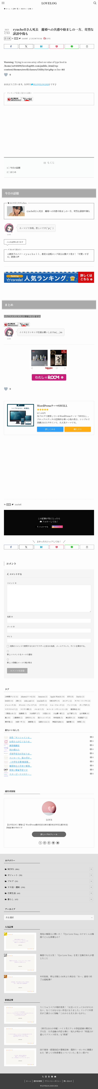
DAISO (9, 701)
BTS (70, 696)
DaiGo (80, 696)
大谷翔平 (35, 713)
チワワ (43, 705)
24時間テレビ (11, 696)
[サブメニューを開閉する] (91, 869)
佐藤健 (23, 713)
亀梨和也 (75, 709)
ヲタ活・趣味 (16, 887)
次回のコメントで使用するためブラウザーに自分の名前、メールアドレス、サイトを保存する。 (48, 646)
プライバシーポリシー (53, 1081)
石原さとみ (44, 722)
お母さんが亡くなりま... (20, 741)
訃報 (16, 38)
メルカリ (39, 709)
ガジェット (15, 875)
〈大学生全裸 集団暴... (19, 761)
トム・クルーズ (57, 705)
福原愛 (70, 722)
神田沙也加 (58, 722)
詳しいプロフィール (49, 834)
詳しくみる (50, 429)
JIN (18, 701)
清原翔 (32, 722)
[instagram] (44, 842)
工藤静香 (17, 717)
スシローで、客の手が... (20, 757)
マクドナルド (11, 709)
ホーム (28, 1081)
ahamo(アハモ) (28, 696)
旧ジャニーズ (44, 717)
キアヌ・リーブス (82, 701)
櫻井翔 (9, 722)
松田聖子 (82, 717)
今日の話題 (15, 167)
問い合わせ (68, 1081)
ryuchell (24, 38)
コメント (11, 583)
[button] (11, 46)
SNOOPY (55, 701)
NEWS (13, 869)
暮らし (13, 899)
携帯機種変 (14, 745)
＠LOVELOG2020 (41, 84)
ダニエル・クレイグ (27, 705)
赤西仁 (81, 722)
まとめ (13, 172)
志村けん (30, 717)
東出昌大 (70, 717)
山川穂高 (84, 713)
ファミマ (72, 705)
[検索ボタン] (95, 3)
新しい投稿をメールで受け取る (19, 662)
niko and (29, 701)
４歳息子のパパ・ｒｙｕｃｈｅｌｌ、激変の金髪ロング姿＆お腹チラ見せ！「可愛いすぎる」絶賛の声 (48, 255)
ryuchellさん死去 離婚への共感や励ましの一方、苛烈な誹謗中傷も (58, 211)
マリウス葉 (25, 709)
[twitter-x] (40, 842)
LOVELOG (49, 3)
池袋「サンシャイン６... (20, 737)
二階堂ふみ (10, 713)
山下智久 (72, 713)
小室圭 (46, 713)
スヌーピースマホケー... (20, 774)
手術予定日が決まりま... (20, 753)
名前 (10, 616)
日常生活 (14, 893)
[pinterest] (53, 842)
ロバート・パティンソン (57, 709)
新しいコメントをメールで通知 (19, 654)
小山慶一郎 (58, 713)
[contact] (57, 842)
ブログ (13, 881)
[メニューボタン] (3, 3)
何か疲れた (14, 749)
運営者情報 (38, 1081)
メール (11, 626)
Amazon (42, 696)
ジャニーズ (10, 705)
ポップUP (84, 705)
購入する (78, 429)
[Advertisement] (49, 131)
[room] (49, 842)
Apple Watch (57, 696)
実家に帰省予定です (18, 770)
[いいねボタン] (6, 75)
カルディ (67, 701)
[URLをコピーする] (87, 46)
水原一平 (20, 722)
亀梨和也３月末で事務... (20, 765)
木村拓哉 (58, 717)
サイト (9, 636)
